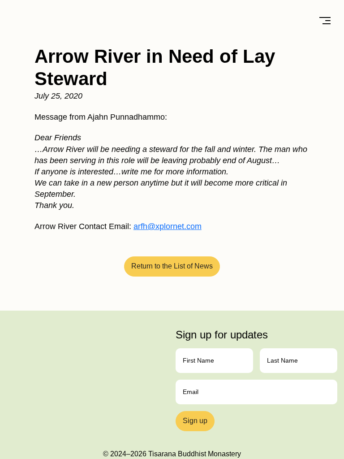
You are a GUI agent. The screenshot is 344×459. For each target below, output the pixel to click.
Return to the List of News (172, 266)
